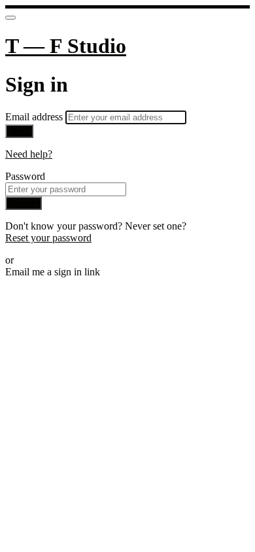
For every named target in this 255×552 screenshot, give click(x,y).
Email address (35, 116)
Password (25, 176)
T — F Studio (65, 46)
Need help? (28, 154)
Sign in (23, 203)
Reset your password (48, 237)
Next (19, 131)
